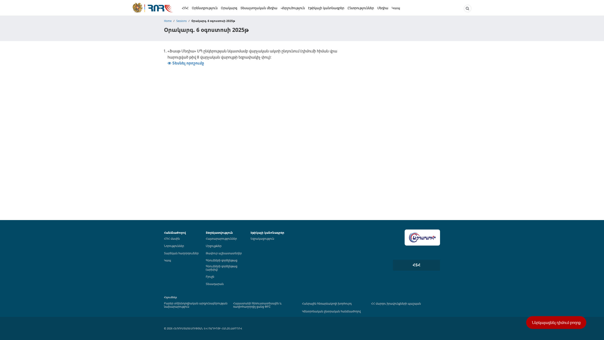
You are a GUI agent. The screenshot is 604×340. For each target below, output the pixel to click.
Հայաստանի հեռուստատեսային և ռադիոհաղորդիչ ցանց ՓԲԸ (257, 305)
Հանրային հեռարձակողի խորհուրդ (327, 303)
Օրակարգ (229, 8)
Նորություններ (174, 245)
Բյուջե (210, 276)
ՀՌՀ (185, 8)
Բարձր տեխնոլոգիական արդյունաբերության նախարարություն (195, 305)
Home (168, 21)
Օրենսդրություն (205, 8)
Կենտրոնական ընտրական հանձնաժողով (331, 311)
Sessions (181, 21)
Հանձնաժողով (175, 233)
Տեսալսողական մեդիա (258, 8)
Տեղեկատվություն (219, 233)
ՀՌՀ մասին (172, 238)
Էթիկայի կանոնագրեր (326, 8)
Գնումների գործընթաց (221, 260)
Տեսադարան (215, 283)
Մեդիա (382, 8)
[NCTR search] (467, 8)
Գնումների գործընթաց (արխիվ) (221, 267)
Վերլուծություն (293, 8)
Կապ (396, 8)
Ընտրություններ (361, 8)
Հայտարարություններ (221, 238)
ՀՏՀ (416, 265)
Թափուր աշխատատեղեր (224, 253)
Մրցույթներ (214, 245)
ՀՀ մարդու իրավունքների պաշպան (396, 303)
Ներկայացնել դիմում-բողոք (556, 322)
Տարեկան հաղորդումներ (181, 253)
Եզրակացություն (262, 238)
